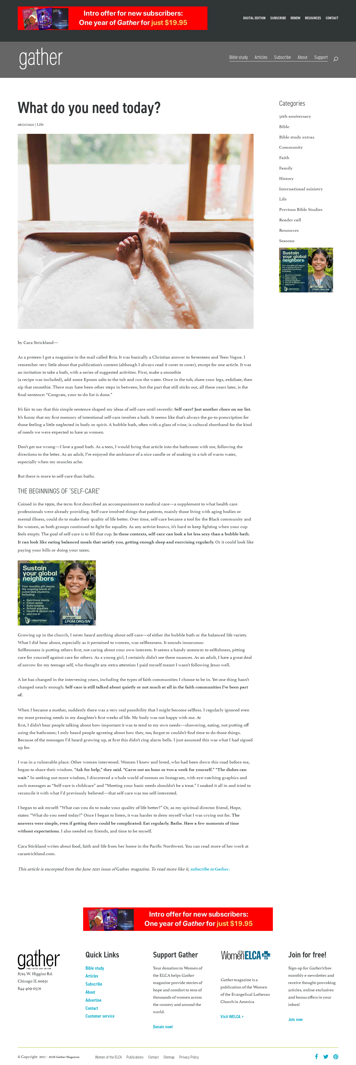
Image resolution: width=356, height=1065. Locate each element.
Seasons (286, 240)
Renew (295, 18)
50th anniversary (295, 116)
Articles (261, 57)
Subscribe (278, 18)
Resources (313, 18)
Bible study (238, 57)
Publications (135, 1057)
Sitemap (169, 1057)
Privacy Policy (189, 1057)
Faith (284, 157)
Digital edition (254, 18)
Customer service (99, 1016)
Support (321, 57)
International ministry (301, 188)
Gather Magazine (67, 1057)
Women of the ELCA (108, 1057)
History (286, 178)
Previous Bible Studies (300, 209)
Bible (284, 126)
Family (286, 168)
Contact (332, 18)
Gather (222, 869)
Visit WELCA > (232, 1016)
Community (291, 147)
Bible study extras (296, 137)
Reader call (290, 219)
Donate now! (163, 1027)
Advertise (93, 1000)
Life (40, 124)
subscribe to (202, 869)
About (303, 57)
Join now (295, 1019)
